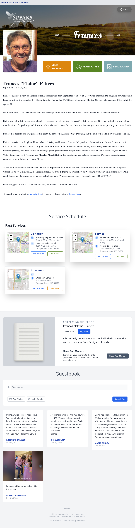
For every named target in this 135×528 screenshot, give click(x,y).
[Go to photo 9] (27, 478)
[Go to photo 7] (24, 478)
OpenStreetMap (70, 520)
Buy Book (84, 331)
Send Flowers (55, 288)
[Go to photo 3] (18, 478)
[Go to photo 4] (19, 478)
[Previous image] (5, 466)
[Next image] (40, 466)
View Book (69, 331)
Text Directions (38, 254)
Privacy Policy (60, 516)
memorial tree (35, 193)
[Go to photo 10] (29, 478)
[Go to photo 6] (22, 478)
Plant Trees (55, 254)
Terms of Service (75, 516)
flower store (74, 193)
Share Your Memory (117, 356)
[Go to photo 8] (26, 478)
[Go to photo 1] (15, 478)
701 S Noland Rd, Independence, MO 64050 (47, 281)
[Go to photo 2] (16, 478)
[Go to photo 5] (21, 478)
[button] (18, 239)
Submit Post (120, 399)
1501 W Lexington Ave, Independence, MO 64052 (47, 247)
